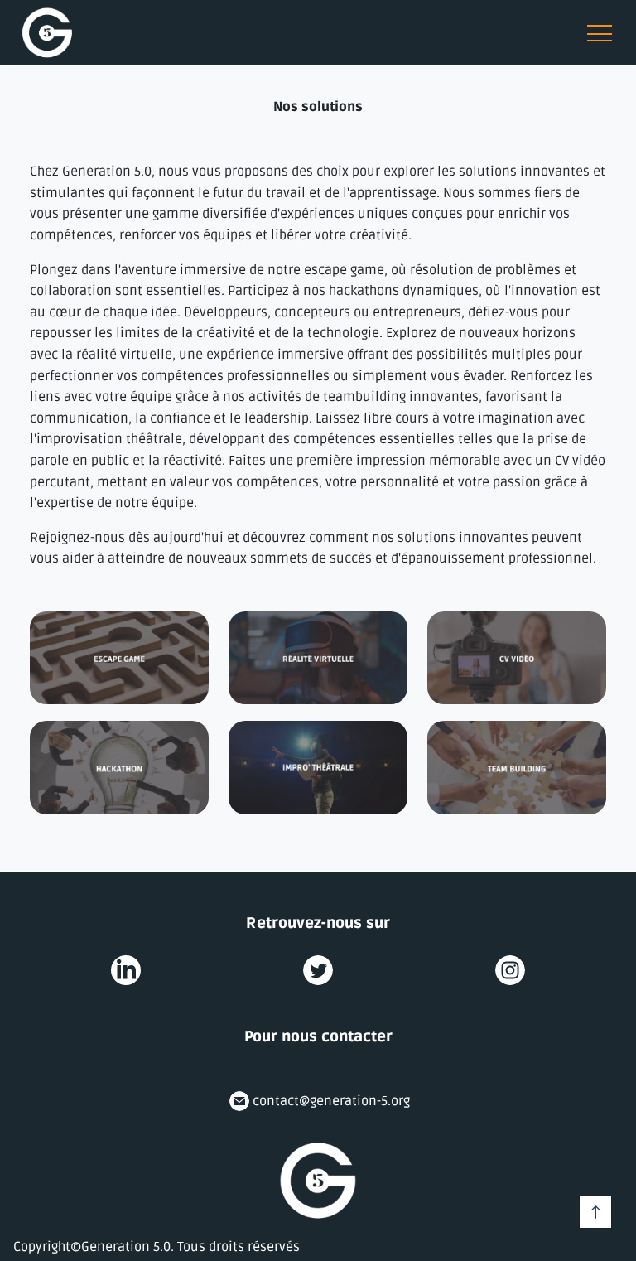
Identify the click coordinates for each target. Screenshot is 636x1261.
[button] (47, 32)
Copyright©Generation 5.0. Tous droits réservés (156, 1247)
